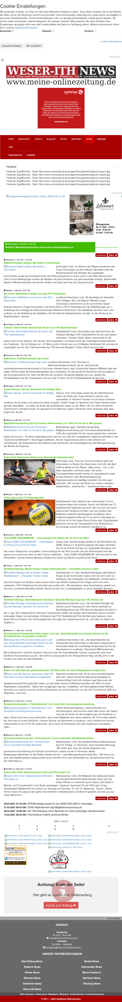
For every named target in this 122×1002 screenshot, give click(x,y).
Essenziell (5, 30)
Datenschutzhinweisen (26, 27)
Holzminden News (91, 967)
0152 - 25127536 (63, 935)
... (91, 825)
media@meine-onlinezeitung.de (63, 938)
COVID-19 (38, 139)
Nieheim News (32, 978)
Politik (63, 139)
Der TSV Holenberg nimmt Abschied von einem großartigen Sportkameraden (54, 810)
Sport (89, 139)
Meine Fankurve (91, 972)
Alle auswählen (33, 45)
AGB (22, 994)
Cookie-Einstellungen (95, 994)
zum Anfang (114, 918)
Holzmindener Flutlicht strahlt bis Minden (36, 814)
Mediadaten (53, 994)
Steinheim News (32, 983)
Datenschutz (41, 994)
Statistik (46, 30)
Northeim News (92, 978)
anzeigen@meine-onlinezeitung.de (63, 947)
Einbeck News (32, 967)
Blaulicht (51, 139)
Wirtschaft (76, 139)
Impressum (30, 994)
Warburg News (91, 983)
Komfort (89, 30)
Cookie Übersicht (77, 994)
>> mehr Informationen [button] (110, 41)
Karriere (31, 155)
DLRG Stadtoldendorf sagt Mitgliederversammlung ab (43, 807)
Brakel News (91, 961)
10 (73, 829)
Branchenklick (15, 155)
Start (11, 139)
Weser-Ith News (32, 989)
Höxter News (32, 972)
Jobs (11, 147)
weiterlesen (101, 255)
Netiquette (64, 994)
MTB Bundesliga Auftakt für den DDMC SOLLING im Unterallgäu (48, 803)
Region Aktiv (24, 139)
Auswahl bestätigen (12, 45)
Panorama (101, 139)
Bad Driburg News (32, 961)
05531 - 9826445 (63, 944)
